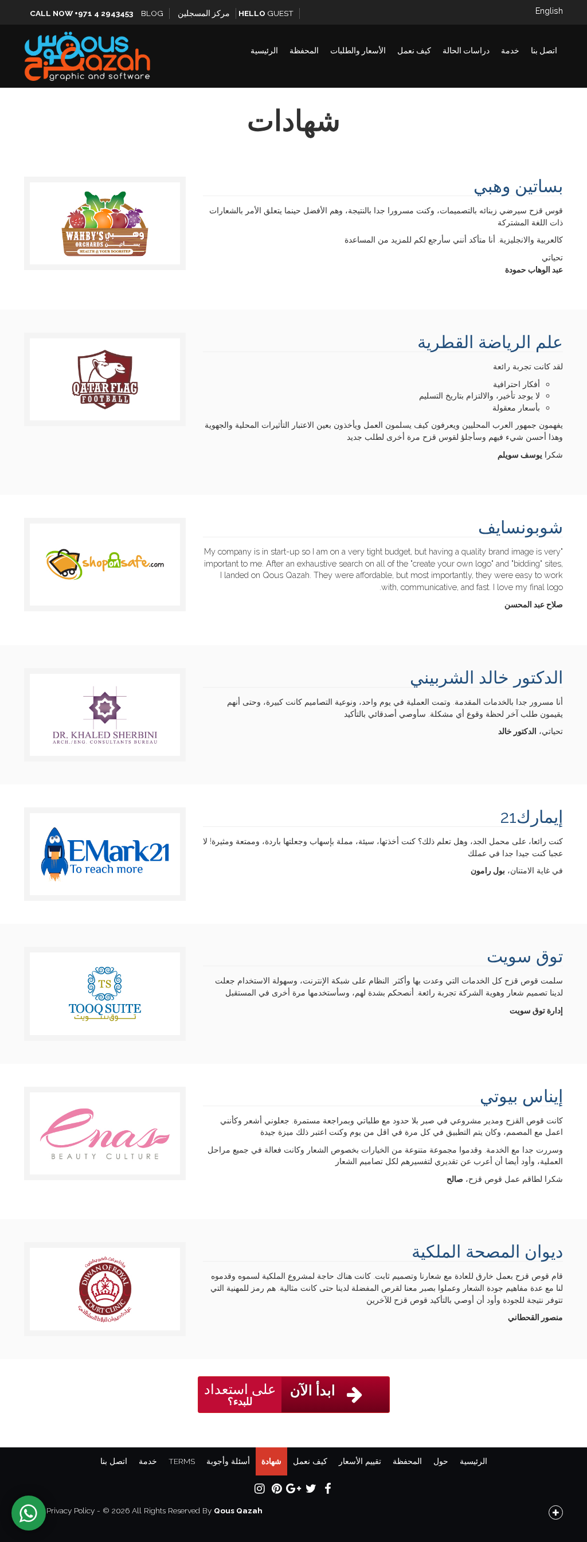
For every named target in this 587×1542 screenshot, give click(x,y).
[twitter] (310, 1488)
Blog (152, 13)
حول (440, 1461)
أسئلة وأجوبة (228, 1461)
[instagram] (259, 1488)
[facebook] (327, 1488)
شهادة (271, 1461)
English (549, 10)
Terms (182, 1461)
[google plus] (293, 1488)
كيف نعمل (414, 50)
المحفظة (304, 50)
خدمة (510, 50)
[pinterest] (276, 1488)
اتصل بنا (544, 50)
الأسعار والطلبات (358, 50)
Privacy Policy (70, 1510)
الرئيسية (264, 50)
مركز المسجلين (204, 13)
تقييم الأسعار (360, 1461)
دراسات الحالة (466, 50)
